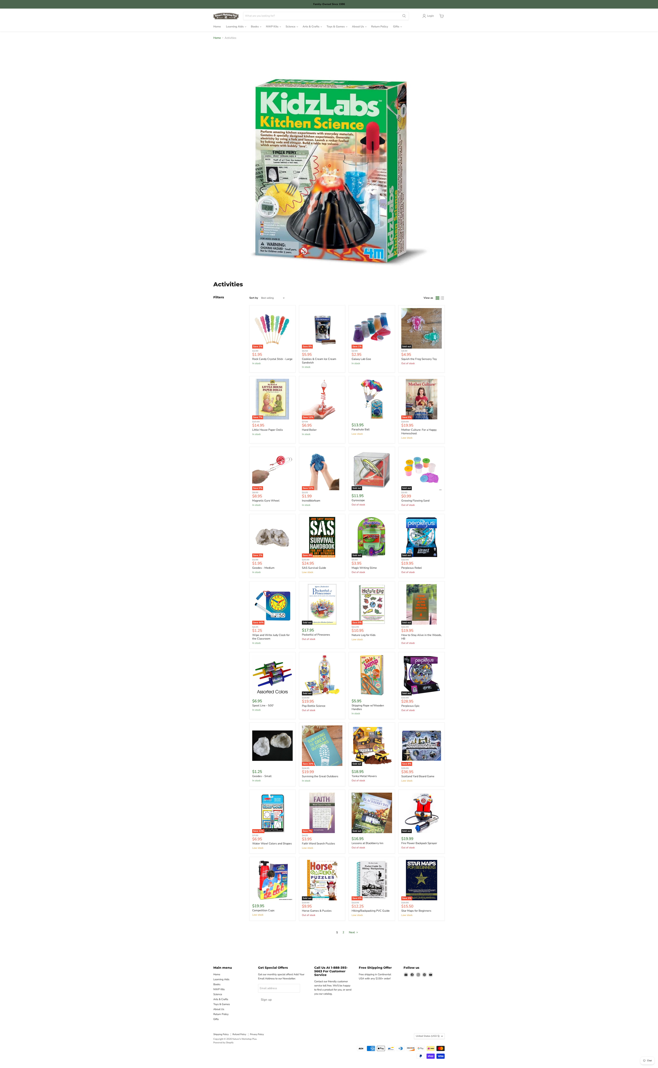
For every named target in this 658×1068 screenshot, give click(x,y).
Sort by (253, 297)
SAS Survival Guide (314, 568)
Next (352, 932)
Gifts (396, 26)
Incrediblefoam (311, 501)
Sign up (266, 1000)
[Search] (404, 16)
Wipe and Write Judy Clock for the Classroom (271, 637)
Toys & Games (336, 26)
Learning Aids (235, 26)
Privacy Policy (257, 1034)
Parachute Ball (361, 429)
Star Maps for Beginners (416, 911)
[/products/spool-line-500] (272, 675)
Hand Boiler (309, 430)
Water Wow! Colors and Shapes (272, 843)
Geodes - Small (262, 776)
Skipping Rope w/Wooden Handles (368, 707)
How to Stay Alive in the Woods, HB (421, 637)
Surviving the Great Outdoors (320, 776)
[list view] (442, 298)
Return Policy (379, 26)
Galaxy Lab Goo (361, 359)
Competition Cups (263, 910)
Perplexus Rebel (411, 568)
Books (255, 26)
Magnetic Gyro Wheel (265, 501)
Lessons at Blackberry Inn (367, 843)
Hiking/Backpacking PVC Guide (371, 911)
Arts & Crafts (311, 26)
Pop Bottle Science (313, 706)
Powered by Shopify (223, 1042)
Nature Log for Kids (364, 635)
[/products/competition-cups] (272, 880)
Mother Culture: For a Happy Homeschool (419, 431)
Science (291, 26)
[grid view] (437, 298)
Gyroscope (358, 500)
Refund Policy (239, 1034)
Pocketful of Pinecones (316, 635)
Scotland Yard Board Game (417, 776)
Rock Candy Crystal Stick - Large (272, 359)
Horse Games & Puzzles (317, 911)
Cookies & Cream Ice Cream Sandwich (319, 361)
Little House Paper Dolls (267, 430)
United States (428, 1036)
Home (217, 26)
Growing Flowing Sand (415, 501)
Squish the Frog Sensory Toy (419, 359)
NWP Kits (272, 26)
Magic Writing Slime (364, 568)
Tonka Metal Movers (364, 776)
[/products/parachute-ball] (372, 399)
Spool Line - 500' (263, 705)
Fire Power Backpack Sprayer (419, 843)
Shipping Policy (221, 1034)
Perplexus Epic (410, 706)
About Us (358, 26)
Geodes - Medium (263, 568)
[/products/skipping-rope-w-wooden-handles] (372, 675)
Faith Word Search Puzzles (318, 843)
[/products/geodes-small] (272, 745)
